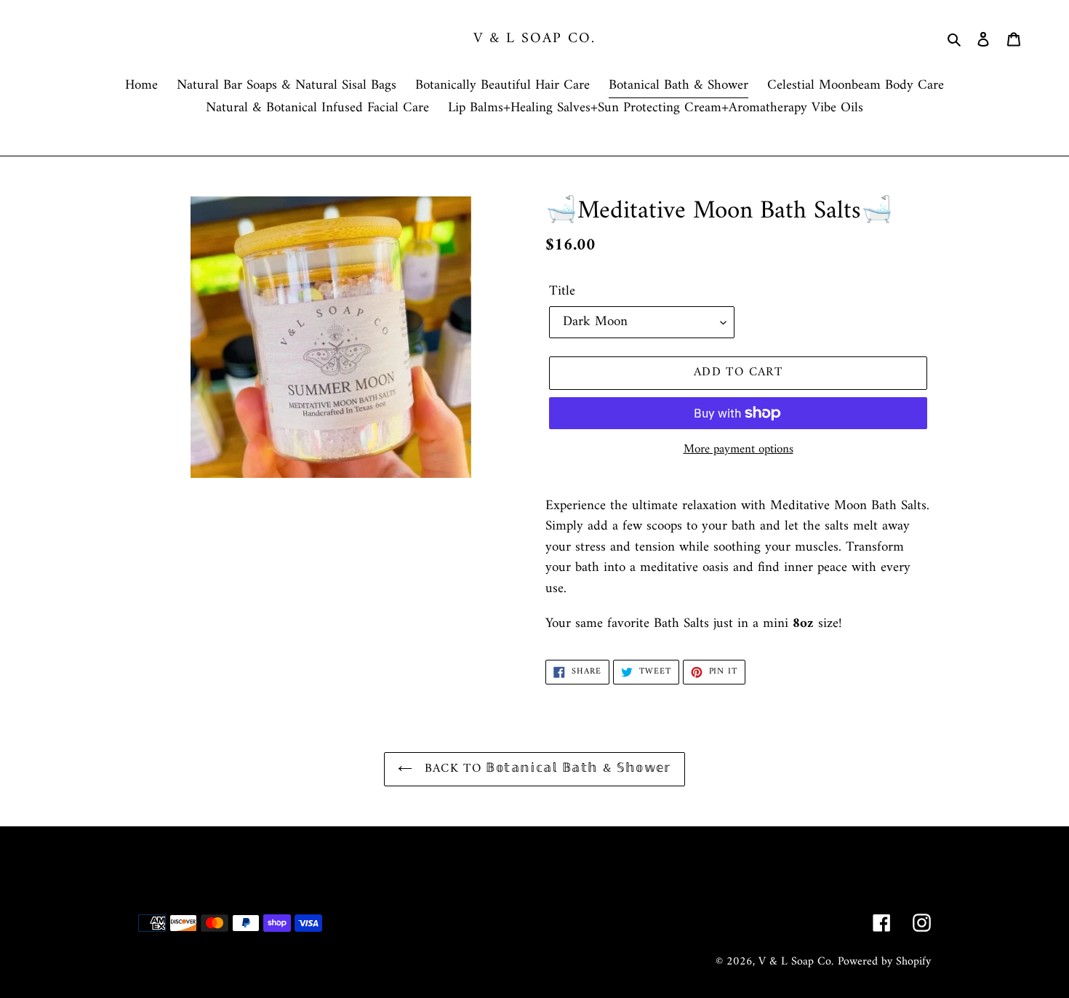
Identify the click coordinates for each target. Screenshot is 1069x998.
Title (562, 292)
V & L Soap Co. (534, 39)
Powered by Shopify (884, 961)
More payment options (738, 450)
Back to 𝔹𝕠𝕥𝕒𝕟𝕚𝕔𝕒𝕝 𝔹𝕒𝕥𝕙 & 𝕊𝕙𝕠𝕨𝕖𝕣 (545, 769)
